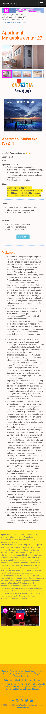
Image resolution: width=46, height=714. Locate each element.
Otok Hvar (29, 680)
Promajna (40, 671)
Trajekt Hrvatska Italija (32, 686)
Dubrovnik (38, 680)
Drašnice (21, 673)
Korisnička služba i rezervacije (14, 22)
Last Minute (18, 683)
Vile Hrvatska (6, 683)
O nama (4, 671)
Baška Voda (29, 671)
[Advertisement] (20, 645)
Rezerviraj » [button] (23, 236)
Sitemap (35, 689)
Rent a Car (16, 686)
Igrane (29, 673)
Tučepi (5, 673)
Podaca (17, 676)
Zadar (6, 680)
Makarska (13, 671)
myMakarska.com (11, 3)
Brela (21, 671)
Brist (23, 676)
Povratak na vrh (23, 707)
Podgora (13, 673)
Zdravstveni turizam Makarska (18, 689)
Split (11, 680)
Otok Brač (19, 680)
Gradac (29, 676)
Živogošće (38, 673)
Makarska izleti (31, 683)
